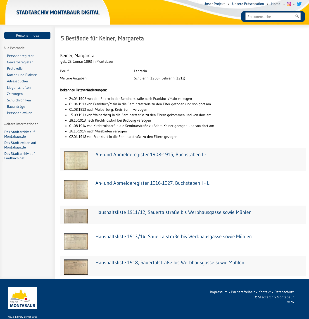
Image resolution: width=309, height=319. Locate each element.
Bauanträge (16, 106)
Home (275, 3)
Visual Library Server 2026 (22, 316)
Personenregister (20, 55)
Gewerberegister (20, 62)
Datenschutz (284, 292)
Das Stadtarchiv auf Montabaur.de (19, 134)
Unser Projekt (214, 3)
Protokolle (15, 68)
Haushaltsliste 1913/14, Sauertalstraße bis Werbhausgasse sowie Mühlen (173, 236)
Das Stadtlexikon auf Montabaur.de (20, 144)
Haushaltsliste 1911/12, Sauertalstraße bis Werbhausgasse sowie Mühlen (173, 212)
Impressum (219, 292)
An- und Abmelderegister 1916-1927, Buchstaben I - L (152, 183)
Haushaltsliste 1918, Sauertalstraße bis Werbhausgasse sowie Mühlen (169, 262)
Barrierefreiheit (243, 292)
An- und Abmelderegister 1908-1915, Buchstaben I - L (152, 154)
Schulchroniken (19, 100)
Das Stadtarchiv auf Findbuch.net (19, 155)
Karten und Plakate (22, 74)
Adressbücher (17, 81)
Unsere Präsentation (248, 3)
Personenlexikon (19, 112)
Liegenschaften (19, 87)
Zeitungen (15, 93)
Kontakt (265, 292)
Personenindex (27, 35)
